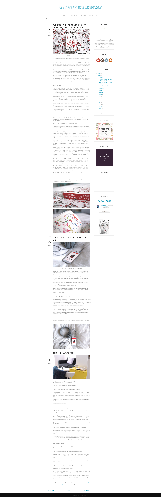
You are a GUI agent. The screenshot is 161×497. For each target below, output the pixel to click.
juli (99, 96)
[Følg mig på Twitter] (106, 60)
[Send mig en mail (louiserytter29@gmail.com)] (98, 60)
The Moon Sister (103, 205)
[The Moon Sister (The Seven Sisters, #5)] (98, 206)
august (100, 94)
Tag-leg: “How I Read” (64, 353)
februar (100, 106)
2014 (99, 111)
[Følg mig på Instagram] (102, 60)
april (100, 102)
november (101, 88)
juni (100, 98)
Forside (68, 490)
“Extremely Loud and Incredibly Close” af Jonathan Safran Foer (69, 26)
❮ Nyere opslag (50, 490)
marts (100, 104)
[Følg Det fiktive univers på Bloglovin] (104, 226)
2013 (99, 113)
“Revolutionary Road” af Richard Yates (105, 83)
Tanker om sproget (61, 484)
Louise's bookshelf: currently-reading (104, 201)
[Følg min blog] (110, 60)
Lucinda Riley (106, 206)
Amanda (68, 381)
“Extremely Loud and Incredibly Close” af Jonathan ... (105, 80)
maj (100, 100)
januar (100, 108)
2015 (99, 75)
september (101, 92)
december (101, 77)
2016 (99, 73)
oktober (100, 90)
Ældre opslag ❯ (87, 490)
